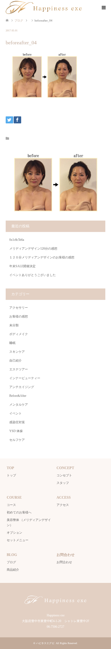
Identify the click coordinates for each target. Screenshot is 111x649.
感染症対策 (17, 422)
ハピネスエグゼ (45, 643)
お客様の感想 (18, 316)
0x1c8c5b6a (16, 240)
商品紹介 (13, 570)
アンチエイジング (21, 387)
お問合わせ (64, 562)
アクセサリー (18, 307)
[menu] (103, 8)
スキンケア (17, 352)
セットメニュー (17, 540)
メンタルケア (18, 404)
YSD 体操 (16, 431)
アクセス (63, 505)
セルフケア (17, 440)
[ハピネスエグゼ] (44, 7)
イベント (15, 413)
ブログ (11, 562)
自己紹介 (15, 360)
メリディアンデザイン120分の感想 (33, 248)
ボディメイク (18, 334)
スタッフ (63, 483)
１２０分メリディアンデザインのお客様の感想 (41, 257)
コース (11, 505)
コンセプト (64, 475)
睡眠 (12, 343)
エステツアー (18, 369)
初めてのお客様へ (19, 512)
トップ (11, 475)
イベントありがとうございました (32, 275)
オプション (14, 532)
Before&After (17, 396)
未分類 (14, 325)
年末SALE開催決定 (22, 266)
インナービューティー (24, 378)
